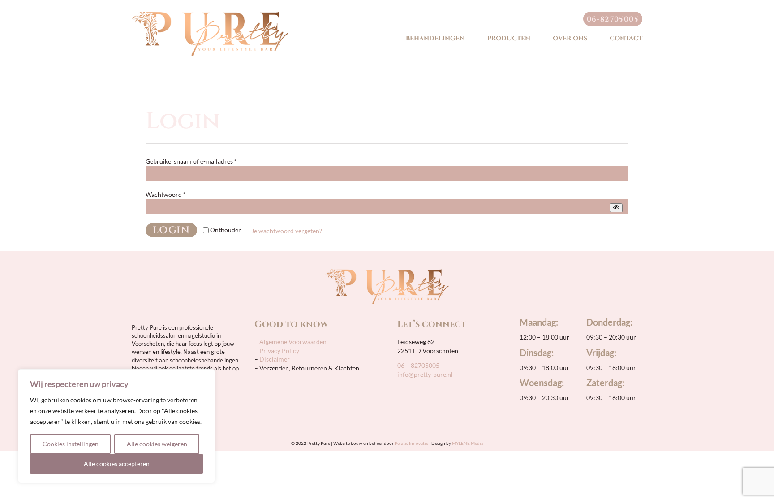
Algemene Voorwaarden (292, 341)
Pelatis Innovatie (411, 443)
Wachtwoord (166, 194)
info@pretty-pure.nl (425, 374)
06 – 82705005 (418, 365)
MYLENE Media (467, 443)
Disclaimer (274, 359)
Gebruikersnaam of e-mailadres (191, 161)
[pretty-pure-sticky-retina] (210, 14)
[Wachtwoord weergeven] (616, 207)
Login (171, 230)
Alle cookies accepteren (117, 463)
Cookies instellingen (71, 444)
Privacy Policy (279, 350)
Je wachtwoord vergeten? (286, 231)
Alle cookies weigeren (157, 444)
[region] (116, 426)
